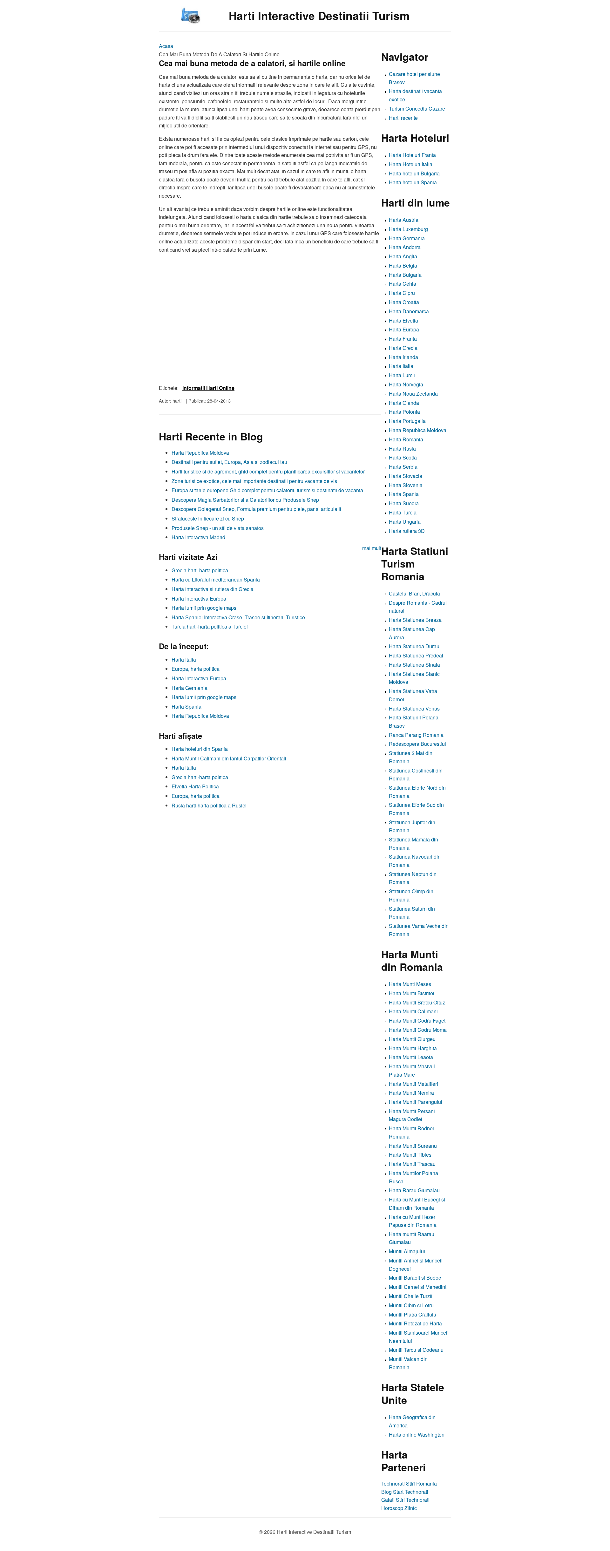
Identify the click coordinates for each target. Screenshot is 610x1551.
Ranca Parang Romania (416, 734)
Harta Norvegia (406, 384)
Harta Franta (403, 338)
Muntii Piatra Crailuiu (412, 1314)
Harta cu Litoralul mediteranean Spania (216, 579)
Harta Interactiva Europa (199, 598)
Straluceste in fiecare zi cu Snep (208, 518)
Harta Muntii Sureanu (413, 1145)
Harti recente (403, 117)
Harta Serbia (403, 466)
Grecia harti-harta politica (200, 570)
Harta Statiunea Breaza (415, 619)
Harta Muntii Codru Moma (418, 1029)
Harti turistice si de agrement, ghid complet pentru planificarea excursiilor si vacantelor (268, 471)
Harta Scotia (403, 457)
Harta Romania (406, 439)
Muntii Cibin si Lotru (411, 1305)
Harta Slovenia (406, 485)
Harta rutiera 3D (407, 530)
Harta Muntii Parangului (415, 1101)
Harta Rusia (402, 448)
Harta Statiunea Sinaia (414, 664)
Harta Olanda (404, 402)
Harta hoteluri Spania (413, 182)
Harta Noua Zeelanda (413, 393)
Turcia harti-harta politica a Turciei (210, 626)
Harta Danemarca (409, 311)
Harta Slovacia (405, 476)
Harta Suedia (404, 503)
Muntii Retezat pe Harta (415, 1323)
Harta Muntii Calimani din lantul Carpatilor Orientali (229, 758)
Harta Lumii (402, 375)
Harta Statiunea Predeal (416, 655)
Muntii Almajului (407, 1251)
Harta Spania (186, 706)
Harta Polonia (404, 411)
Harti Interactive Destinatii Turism (319, 15)
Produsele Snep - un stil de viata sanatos (218, 528)
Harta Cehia (402, 283)
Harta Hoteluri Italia (410, 164)
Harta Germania (189, 687)
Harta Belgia (403, 265)
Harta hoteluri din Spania (200, 748)
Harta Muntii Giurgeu (412, 1039)
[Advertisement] (270, 856)
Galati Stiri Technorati (405, 1499)
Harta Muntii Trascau (412, 1163)
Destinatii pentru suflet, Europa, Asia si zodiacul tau (229, 462)
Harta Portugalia (407, 421)
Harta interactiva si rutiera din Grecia (213, 589)
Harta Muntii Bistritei (411, 993)
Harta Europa (404, 329)
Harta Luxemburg (408, 229)
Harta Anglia (403, 256)
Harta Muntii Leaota (411, 1057)
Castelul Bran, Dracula (414, 593)
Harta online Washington (416, 1434)
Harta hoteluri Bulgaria (414, 173)
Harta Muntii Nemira (411, 1092)
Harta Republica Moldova (200, 452)
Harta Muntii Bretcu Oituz (417, 1002)
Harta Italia (184, 659)
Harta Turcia (403, 512)
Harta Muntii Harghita (413, 1048)
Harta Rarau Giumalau (414, 1190)
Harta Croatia (404, 302)
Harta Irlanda (403, 357)
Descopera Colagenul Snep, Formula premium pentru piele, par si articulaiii (256, 509)
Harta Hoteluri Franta (412, 155)
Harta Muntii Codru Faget (417, 1020)
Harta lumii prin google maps (204, 607)
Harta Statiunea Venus (414, 708)
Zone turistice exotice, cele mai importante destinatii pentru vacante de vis (254, 481)
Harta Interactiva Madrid (198, 537)
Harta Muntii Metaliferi (413, 1083)
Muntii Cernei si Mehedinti (418, 1286)
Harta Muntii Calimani (413, 1011)
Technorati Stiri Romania (409, 1483)
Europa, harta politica (196, 668)
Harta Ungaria (405, 521)
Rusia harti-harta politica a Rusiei (209, 805)
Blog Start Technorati (404, 1491)
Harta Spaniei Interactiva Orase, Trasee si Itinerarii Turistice (238, 617)
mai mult (371, 548)
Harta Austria (403, 219)
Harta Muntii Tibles (410, 1154)
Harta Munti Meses (410, 984)
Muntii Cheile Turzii (410, 1296)
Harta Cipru (402, 292)
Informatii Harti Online (208, 387)
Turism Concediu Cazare (417, 108)
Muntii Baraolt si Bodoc (415, 1277)
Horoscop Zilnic (399, 1508)
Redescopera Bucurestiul (417, 743)
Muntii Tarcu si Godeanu (416, 1349)
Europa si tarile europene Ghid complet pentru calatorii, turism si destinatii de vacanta (267, 490)
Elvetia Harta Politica (195, 786)
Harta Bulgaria (405, 274)
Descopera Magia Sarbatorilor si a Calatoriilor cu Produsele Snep (245, 499)
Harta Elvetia (403, 320)
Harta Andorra (405, 247)
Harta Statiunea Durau (414, 646)
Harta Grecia (403, 347)
